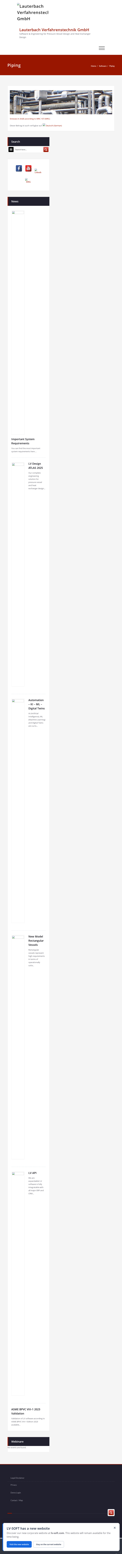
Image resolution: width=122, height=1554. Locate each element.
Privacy (14, 1485)
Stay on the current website (48, 1544)
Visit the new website (19, 1544)
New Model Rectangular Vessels (36, 941)
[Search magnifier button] (46, 149)
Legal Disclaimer (17, 1478)
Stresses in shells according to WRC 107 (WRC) (30, 118)
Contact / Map (17, 1500)
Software (103, 66)
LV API (32, 1173)
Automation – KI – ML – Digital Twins (36, 704)
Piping (112, 66)
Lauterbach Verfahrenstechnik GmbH (54, 29)
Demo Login (16, 1493)
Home (93, 66)
